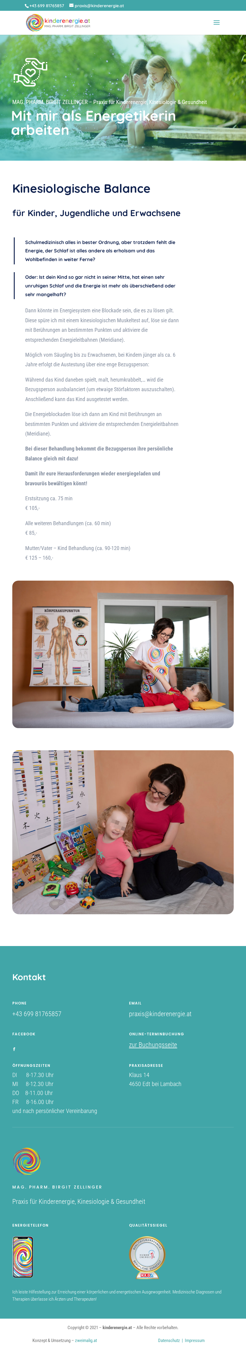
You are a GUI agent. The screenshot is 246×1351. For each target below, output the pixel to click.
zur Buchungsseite (153, 1045)
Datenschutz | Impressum (181, 1340)
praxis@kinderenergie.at (160, 1014)
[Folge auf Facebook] (14, 1049)
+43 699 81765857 (37, 1014)
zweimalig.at (86, 1340)
